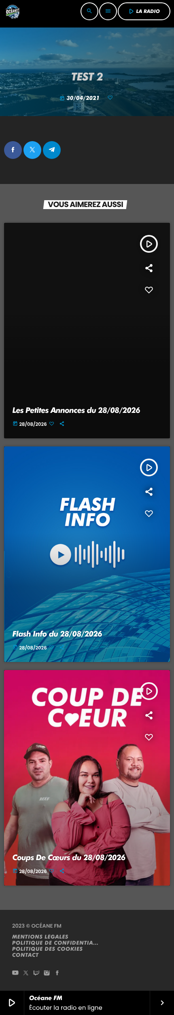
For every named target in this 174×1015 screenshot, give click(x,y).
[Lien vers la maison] (12, 11)
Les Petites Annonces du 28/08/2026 (76, 410)
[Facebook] (57, 974)
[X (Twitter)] (26, 974)
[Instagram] (47, 974)
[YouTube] (15, 974)
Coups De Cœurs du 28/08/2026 (69, 857)
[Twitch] (36, 974)
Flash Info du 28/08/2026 (57, 634)
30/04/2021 (80, 98)
